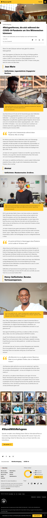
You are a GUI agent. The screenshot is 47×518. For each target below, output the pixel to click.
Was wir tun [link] (3, 474)
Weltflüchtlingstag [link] (16, 461)
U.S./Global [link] (11, 493)
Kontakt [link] (11, 472)
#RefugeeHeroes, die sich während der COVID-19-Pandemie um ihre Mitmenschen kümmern (23, 30)
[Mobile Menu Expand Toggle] (45, 2)
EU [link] (14, 493)
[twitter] (32, 39)
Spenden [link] (40, 1)
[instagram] (31, 483)
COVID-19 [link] (26, 461)
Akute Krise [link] (4, 467)
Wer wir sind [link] (3, 470)
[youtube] (35, 483)
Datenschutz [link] (33, 496)
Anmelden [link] (8, 488)
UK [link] (16, 493)
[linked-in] (39, 39)
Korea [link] (23, 493)
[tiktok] (38, 483)
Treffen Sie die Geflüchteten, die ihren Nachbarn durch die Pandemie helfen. (20, 36)
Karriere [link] (11, 474)
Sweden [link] (19, 493)
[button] (38, 477)
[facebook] (36, 39)
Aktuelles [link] (3, 478)
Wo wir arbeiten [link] (4, 472)
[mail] (42, 39)
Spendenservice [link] (13, 476)
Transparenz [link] (44, 496)
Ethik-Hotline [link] (12, 470)
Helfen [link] (2, 476)
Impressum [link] (39, 496)
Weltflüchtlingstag (7, 24)
